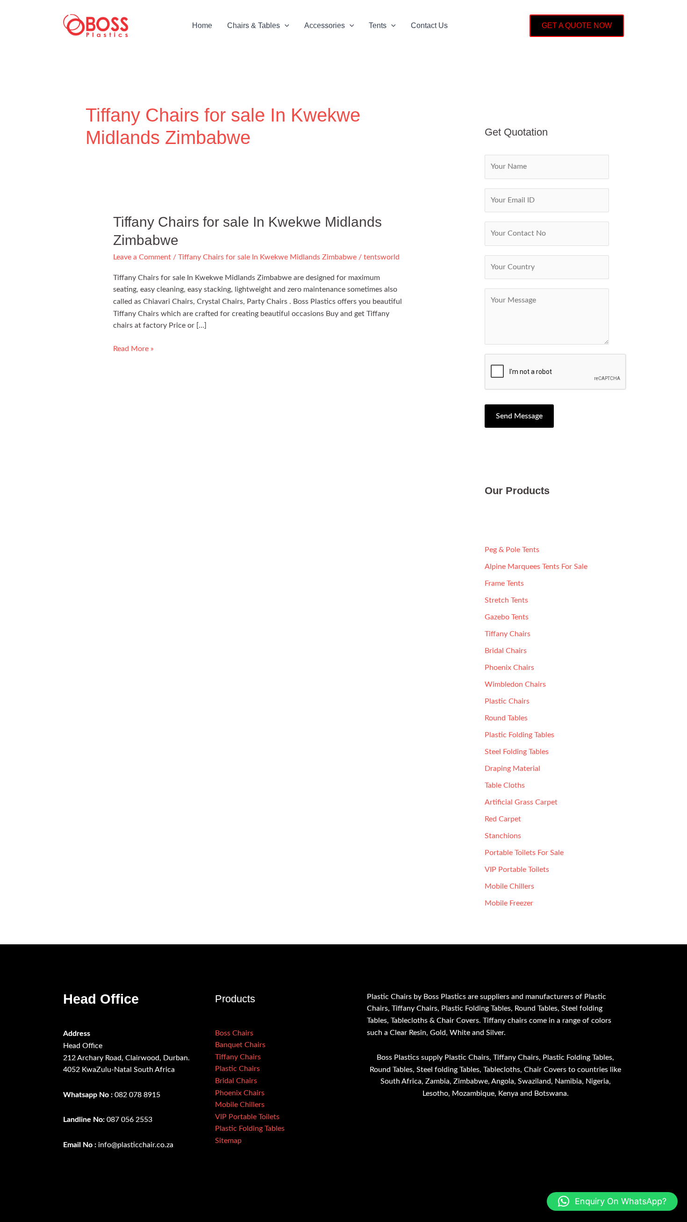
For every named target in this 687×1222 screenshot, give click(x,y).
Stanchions (503, 836)
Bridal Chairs (506, 650)
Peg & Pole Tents (512, 549)
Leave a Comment (142, 257)
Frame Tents (504, 583)
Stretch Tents (506, 600)
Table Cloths (505, 785)
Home (202, 25)
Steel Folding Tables (517, 751)
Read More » (133, 347)
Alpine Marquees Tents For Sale (536, 566)
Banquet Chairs (240, 1045)
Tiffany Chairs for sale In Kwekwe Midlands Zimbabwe (267, 257)
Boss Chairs (234, 1033)
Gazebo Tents (507, 617)
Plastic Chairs (507, 701)
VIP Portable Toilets (517, 869)
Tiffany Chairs (507, 634)
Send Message (519, 416)
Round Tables (506, 718)
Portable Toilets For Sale (524, 852)
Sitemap (228, 1140)
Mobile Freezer (509, 903)
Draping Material (512, 768)
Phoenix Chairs (509, 667)
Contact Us (429, 25)
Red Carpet (503, 819)
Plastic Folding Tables (519, 735)
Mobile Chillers (509, 886)
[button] (284, 25)
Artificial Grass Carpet (521, 802)
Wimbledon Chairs (515, 684)
